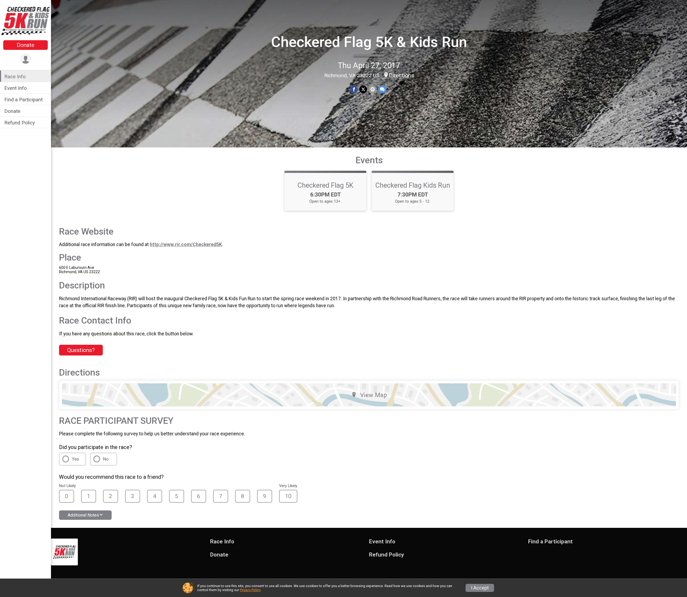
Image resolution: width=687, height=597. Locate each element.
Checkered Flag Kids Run (412, 185)
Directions (401, 75)
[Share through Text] (382, 89)
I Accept (480, 588)
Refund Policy (19, 122)
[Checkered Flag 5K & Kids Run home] (25, 20)
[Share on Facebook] (354, 89)
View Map (373, 394)
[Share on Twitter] (363, 89)
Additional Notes (83, 515)
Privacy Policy (250, 590)
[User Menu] (26, 59)
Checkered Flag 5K (325, 185)
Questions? (81, 350)
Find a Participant (23, 99)
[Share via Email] (373, 89)
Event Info (15, 88)
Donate (25, 45)
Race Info (15, 76)
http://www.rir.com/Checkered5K (186, 244)
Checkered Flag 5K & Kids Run (369, 42)
